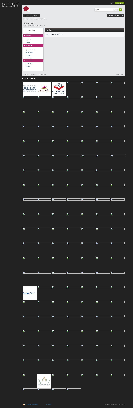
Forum (10, 41)
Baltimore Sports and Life (30, 74)
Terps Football (10, 34)
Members (35, 15)
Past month (29, 60)
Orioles (10, 12)
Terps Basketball (10, 27)
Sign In (111, 3)
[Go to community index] (26, 9)
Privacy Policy (119, 74)
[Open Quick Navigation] (122, 15)
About (10, 49)
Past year (28, 66)
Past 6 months (29, 63)
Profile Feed (29, 45)
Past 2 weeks (29, 58)
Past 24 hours (29, 52)
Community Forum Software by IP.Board (115, 404)
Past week (28, 55)
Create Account (119, 3)
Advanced (123, 9)
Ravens (10, 20)
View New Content (113, 15)
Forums (27, 15)
